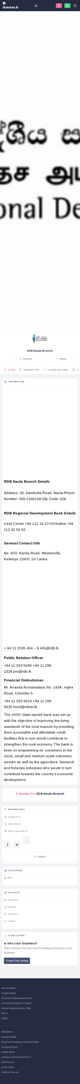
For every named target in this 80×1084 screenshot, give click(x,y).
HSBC (4, 1018)
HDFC (4, 1013)
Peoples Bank (9, 1037)
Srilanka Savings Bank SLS (16, 1057)
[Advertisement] (40, 429)
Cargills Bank (8, 993)
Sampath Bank (9, 1047)
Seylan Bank (8, 1052)
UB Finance (7, 1062)
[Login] (59, 5)
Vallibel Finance (10, 1072)
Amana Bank (8, 988)
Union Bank (7, 1067)
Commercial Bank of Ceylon (16, 1003)
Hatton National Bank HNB (16, 1008)
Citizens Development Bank (16, 998)
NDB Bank (6, 1031)
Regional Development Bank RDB (19, 1042)
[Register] (67, 5)
